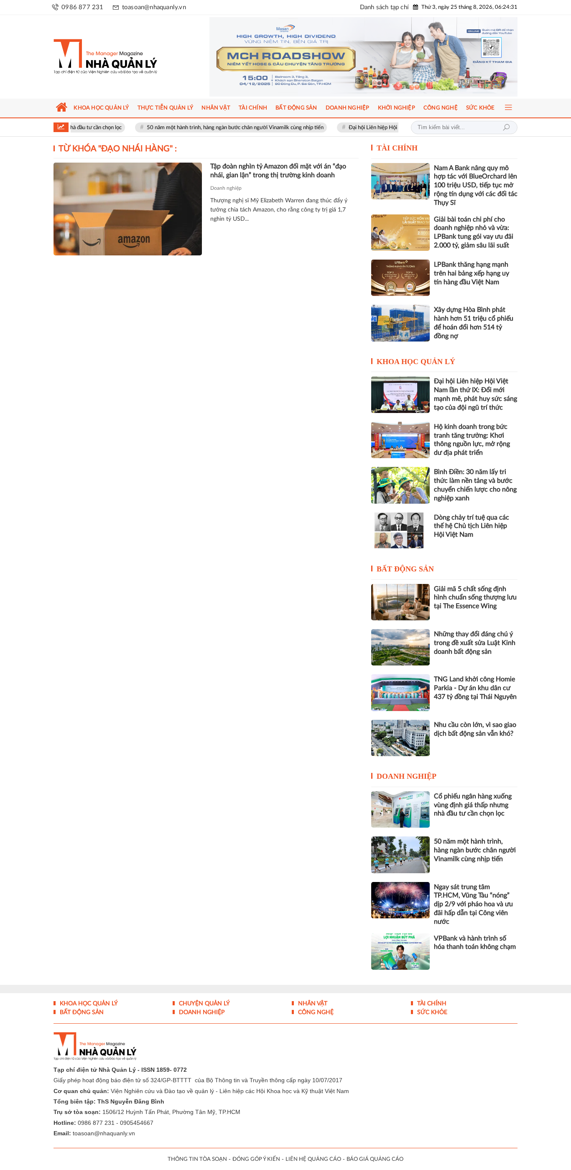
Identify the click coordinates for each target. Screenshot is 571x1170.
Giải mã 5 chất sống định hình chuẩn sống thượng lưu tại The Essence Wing (475, 598)
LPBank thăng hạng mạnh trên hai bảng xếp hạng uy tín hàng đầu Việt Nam (471, 273)
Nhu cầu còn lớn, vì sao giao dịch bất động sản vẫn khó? (475, 729)
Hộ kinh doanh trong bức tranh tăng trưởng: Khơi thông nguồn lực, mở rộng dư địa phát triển (472, 439)
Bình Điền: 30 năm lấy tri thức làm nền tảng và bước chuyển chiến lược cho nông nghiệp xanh (475, 485)
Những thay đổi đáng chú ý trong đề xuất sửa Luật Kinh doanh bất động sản (474, 643)
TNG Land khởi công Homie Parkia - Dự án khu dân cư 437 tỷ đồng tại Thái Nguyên (475, 688)
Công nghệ (315, 1012)
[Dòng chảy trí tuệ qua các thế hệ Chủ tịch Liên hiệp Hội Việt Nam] (400, 530)
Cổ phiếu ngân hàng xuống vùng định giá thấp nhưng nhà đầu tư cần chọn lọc (473, 805)
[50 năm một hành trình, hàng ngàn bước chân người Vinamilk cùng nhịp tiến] (400, 854)
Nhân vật (311, 1004)
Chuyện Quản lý (203, 1004)
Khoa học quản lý (416, 361)
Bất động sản (405, 569)
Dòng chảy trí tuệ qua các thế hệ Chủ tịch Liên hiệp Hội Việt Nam (471, 526)
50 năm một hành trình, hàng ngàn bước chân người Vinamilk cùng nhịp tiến (208, 127)
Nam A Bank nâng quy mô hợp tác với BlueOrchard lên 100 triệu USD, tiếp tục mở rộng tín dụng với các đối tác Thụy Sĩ (475, 185)
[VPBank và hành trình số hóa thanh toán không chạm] (400, 951)
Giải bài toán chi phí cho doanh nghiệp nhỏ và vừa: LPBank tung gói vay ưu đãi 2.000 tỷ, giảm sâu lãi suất (473, 232)
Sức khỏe (431, 1012)
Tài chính (397, 148)
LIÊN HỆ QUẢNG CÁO (313, 1159)
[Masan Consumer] (363, 57)
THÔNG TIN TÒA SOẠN (197, 1159)
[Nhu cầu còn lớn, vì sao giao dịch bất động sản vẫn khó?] (400, 738)
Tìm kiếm (506, 127)
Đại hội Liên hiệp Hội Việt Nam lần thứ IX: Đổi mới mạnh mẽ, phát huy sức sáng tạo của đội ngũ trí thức (475, 394)
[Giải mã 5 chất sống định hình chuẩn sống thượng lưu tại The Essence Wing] (400, 602)
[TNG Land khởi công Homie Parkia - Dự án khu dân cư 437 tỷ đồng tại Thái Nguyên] (400, 692)
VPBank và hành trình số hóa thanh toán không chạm (475, 943)
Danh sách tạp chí (384, 7)
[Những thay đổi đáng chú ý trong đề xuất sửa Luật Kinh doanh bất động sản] (400, 647)
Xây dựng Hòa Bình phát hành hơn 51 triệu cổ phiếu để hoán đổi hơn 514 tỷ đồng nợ (473, 322)
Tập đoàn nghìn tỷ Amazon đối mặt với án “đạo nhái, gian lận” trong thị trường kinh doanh (278, 170)
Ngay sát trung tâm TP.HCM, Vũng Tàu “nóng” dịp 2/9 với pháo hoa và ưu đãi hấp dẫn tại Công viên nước (473, 904)
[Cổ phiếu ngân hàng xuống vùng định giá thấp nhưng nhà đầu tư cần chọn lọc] (400, 809)
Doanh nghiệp (226, 188)
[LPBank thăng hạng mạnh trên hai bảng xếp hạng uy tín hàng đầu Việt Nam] (400, 278)
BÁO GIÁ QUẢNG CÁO (375, 1159)
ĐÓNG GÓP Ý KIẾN (256, 1159)
